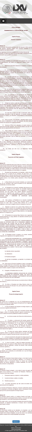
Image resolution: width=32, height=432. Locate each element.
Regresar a (16, 421)
